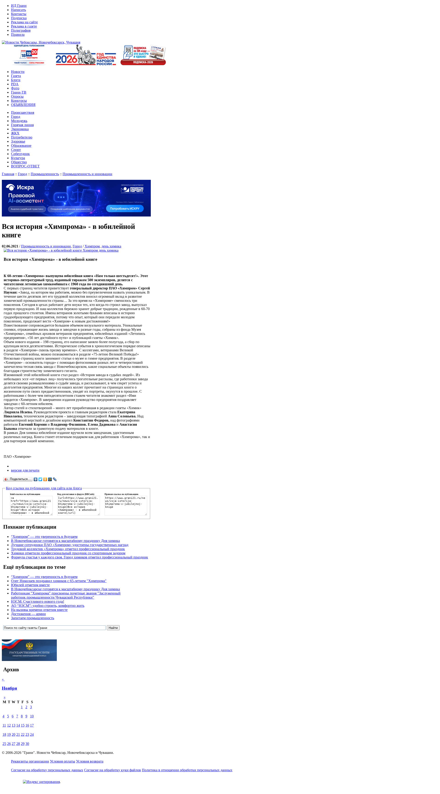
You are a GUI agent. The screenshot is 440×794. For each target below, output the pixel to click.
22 (23, 734)
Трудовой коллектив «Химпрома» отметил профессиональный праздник (68, 549)
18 (4, 734)
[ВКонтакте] (35, 479)
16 (27, 725)
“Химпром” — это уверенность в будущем (44, 537)
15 (23, 725)
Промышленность (45, 174)
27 (13, 744)
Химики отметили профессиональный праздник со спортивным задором (68, 553)
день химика (111, 246)
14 (18, 725)
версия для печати (25, 470)
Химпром (92, 246)
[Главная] (41, 42)
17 (32, 725)
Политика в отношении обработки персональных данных (187, 770)
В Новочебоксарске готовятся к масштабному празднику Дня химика (65, 541)
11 (4, 725)
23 (27, 734)
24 (32, 734)
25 (4, 744)
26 (9, 744)
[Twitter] (40, 479)
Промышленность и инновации (87, 174)
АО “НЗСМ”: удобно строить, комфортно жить (47, 606)
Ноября (9, 688)
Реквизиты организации (30, 761)
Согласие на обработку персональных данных (47, 770)
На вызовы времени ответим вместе (39, 610)
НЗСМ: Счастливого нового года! (37, 601)
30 (27, 744)
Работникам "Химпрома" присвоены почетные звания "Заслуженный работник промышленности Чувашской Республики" (66, 595)
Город (22, 174)
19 (9, 734)
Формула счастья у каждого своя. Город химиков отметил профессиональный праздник (79, 557)
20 (13, 734)
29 (23, 744)
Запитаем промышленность (32, 618)
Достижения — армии (28, 614)
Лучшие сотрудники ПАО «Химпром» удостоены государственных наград (69, 545)
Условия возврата (89, 761)
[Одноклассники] (45, 479)
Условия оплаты (62, 761)
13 (13, 725)
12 (9, 725)
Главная (8, 174)
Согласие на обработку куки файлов (112, 770)
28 (18, 744)
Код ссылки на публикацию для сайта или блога (44, 488)
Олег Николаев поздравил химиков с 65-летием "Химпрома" (59, 581)
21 (18, 734)
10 (32, 716)
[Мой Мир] (50, 479)
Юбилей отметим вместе (30, 585)
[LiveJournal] (54, 479)
